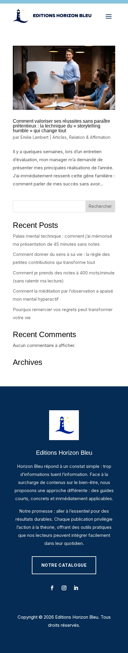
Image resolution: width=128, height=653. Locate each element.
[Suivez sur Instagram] (64, 588)
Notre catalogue (64, 565)
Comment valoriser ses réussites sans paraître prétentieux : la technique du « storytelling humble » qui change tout (61, 126)
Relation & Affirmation (89, 137)
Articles (59, 137)
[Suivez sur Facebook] (52, 588)
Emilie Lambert (35, 137)
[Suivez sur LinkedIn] (76, 588)
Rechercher (100, 206)
